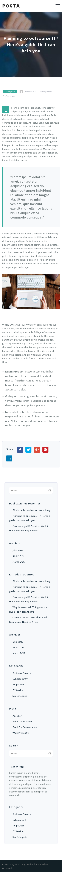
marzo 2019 (18, 561)
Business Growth (21, 673)
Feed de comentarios (24, 727)
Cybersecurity (20, 678)
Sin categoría (19, 696)
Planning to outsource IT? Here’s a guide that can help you (29, 518)
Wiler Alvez (30, 91)
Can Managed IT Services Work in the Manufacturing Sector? (29, 528)
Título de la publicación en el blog (31, 510)
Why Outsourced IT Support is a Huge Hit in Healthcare (28, 609)
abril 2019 (18, 556)
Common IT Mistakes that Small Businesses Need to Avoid (28, 619)
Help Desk (47, 91)
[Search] (50, 490)
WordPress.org (20, 733)
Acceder (17, 715)
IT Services (18, 690)
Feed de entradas (22, 721)
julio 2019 (17, 550)
